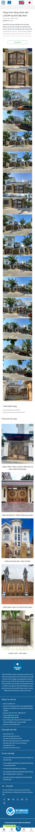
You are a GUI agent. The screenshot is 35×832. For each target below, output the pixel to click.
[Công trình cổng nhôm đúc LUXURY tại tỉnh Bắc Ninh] (17, 49)
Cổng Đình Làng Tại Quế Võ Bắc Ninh (17, 607)
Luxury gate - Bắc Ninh (17, 653)
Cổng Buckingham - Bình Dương (17, 561)
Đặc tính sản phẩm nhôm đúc (11, 736)
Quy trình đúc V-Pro (8, 734)
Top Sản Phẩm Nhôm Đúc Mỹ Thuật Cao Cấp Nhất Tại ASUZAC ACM (18, 759)
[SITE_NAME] (9, 2)
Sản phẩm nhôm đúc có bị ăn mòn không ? (15, 743)
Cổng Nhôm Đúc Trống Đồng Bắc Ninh (17, 515)
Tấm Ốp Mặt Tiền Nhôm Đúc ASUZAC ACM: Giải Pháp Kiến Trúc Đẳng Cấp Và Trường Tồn (18, 773)
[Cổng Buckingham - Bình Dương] (17, 538)
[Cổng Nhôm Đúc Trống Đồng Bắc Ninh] (17, 492)
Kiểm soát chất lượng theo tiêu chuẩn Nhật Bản (16, 741)
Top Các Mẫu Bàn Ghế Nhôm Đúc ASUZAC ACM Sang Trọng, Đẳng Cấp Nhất (18, 764)
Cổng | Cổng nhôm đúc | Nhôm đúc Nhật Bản (18, 822)
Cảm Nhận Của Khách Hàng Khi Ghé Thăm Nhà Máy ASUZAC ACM (17, 778)
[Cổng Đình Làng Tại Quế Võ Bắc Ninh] (17, 584)
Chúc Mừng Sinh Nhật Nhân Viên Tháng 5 (14, 768)
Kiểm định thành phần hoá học (11, 747)
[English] (21, 3)
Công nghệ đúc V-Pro (9, 745)
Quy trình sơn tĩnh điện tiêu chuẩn (12, 738)
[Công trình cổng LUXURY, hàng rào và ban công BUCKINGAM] (17, 444)
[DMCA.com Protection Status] (9, 826)
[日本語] (30, 3)
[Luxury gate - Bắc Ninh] (17, 630)
